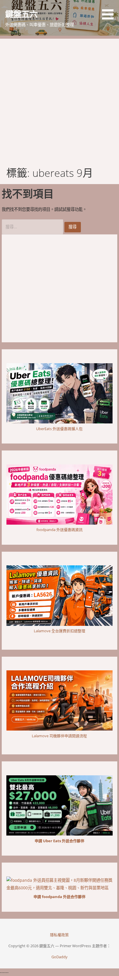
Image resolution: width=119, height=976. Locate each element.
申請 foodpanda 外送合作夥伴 (59, 896)
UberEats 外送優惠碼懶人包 (59, 428)
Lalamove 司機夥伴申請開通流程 (59, 735)
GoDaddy (59, 956)
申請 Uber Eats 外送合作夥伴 (59, 840)
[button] (110, 11)
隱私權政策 (59, 934)
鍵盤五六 (21, 13)
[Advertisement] (59, 98)
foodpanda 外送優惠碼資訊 (59, 529)
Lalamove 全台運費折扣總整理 (59, 630)
